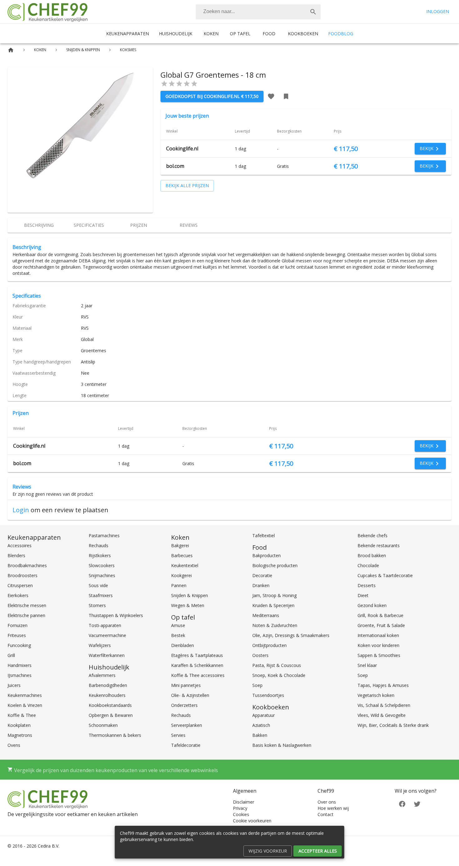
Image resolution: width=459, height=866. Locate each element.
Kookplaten (19, 725)
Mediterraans (265, 615)
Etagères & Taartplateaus (197, 655)
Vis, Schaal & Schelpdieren (384, 705)
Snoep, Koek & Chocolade (278, 675)
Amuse (178, 625)
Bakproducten (266, 555)
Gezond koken (372, 605)
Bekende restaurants (379, 545)
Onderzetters (184, 705)
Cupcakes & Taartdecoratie (385, 575)
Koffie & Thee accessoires (198, 675)
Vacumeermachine (107, 635)
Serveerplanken (186, 725)
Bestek (178, 635)
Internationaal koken (378, 635)
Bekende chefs (372, 535)
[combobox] (258, 11)
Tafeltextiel (263, 535)
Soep (257, 685)
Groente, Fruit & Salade (381, 625)
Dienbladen (182, 645)
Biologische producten (275, 565)
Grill (11, 655)
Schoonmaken (103, 725)
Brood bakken (372, 555)
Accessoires (19, 545)
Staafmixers (101, 595)
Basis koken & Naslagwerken (281, 745)
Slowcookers (102, 565)
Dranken (260, 585)
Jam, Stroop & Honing (274, 595)
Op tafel (240, 33)
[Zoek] (313, 11)
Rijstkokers (100, 555)
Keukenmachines (24, 695)
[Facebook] (402, 803)
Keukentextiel (184, 565)
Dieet (363, 595)
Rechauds (98, 545)
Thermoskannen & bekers (115, 735)
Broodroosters (22, 575)
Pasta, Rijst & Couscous (276, 665)
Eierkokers (17, 595)
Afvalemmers (102, 675)
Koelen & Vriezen (24, 705)
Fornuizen (17, 625)
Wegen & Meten (187, 605)
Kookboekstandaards (110, 705)
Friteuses (16, 635)
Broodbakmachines (27, 565)
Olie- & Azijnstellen (190, 695)
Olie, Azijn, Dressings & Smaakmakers (290, 635)
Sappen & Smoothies (379, 655)
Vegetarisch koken (376, 695)
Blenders (16, 555)
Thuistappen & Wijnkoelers (116, 615)
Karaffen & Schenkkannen (197, 665)
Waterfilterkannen (107, 655)
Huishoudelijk (175, 33)
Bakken (259, 735)
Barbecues (182, 555)
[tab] (39, 225)
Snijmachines (102, 575)
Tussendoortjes (268, 695)
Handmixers (19, 665)
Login (20, 510)
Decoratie (262, 575)
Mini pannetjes (186, 685)
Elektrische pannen (26, 615)
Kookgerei (181, 575)
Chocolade (368, 565)
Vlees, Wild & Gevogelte (382, 715)
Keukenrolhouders (107, 695)
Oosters (260, 655)
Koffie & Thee (21, 715)
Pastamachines (104, 535)
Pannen (178, 585)
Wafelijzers (100, 645)
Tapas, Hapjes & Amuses (383, 685)
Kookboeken (303, 33)
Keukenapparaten (127, 33)
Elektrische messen (26, 605)
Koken (211, 33)
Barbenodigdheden (108, 685)
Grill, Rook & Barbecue (380, 615)
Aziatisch (261, 725)
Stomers (97, 605)
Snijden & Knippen (189, 595)
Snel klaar (367, 665)
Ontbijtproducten (269, 645)
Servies (178, 735)
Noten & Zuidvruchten (274, 625)
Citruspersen (20, 585)
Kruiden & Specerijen (273, 605)
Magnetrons (19, 735)
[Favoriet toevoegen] (271, 96)
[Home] (10, 50)
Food (269, 33)
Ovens (13, 745)
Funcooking (19, 645)
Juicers (14, 685)
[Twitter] (417, 803)
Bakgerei (180, 545)
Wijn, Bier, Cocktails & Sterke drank (393, 725)
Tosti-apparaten (105, 625)
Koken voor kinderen (378, 645)
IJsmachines (19, 675)
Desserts (367, 585)
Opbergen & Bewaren (111, 715)
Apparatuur (263, 715)
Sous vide (98, 585)
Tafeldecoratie (185, 745)
